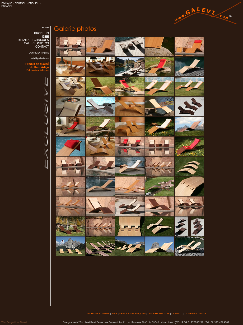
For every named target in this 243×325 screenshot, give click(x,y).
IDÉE (45, 36)
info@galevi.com (40, 58)
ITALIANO (6, 3)
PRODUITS (41, 33)
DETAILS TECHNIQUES (33, 40)
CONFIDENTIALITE (39, 53)
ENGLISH (33, 3)
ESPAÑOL (7, 6)
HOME (45, 27)
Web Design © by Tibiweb (14, 322)
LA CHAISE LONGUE (97, 313)
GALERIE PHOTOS (36, 43)
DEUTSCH (20, 3)
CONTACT (42, 46)
